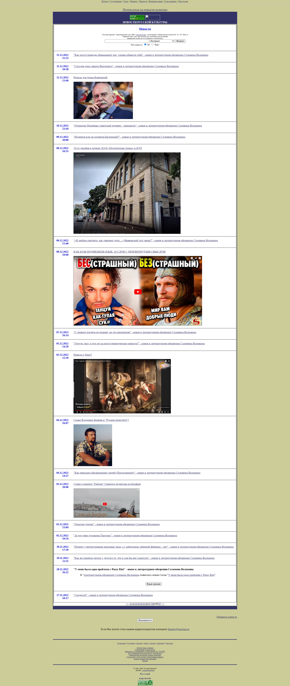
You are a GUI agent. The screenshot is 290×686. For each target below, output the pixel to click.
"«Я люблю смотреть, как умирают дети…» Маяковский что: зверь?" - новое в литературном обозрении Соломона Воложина (146, 240)
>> (162, 603)
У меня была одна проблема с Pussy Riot (191, 575)
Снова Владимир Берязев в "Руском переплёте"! (101, 420)
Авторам (139, 643)
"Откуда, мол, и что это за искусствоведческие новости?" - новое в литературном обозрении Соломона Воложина (139, 343)
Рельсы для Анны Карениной (90, 77)
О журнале (131, 643)
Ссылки (152, 643)
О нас (126, 1)
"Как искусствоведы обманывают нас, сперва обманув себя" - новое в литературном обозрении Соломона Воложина (141, 55)
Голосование (170, 1)
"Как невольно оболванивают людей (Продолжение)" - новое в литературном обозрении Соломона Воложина (137, 472)
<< (127, 603)
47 (150, 603)
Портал (105, 1)
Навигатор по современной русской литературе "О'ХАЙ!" (145, 651)
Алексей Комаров (148, 670)
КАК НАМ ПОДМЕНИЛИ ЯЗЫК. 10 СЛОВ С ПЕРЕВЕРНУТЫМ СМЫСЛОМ (119, 251)
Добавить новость (226, 617)
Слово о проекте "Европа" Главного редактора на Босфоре (107, 484)
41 (130, 603)
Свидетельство (141, 35)
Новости (143, 1)
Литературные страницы (145, 648)
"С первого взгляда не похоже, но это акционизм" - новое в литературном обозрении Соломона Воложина (135, 332)
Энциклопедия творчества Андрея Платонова (145, 655)
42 (134, 603)
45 (143, 603)
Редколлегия (121, 643)
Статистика (160, 643)
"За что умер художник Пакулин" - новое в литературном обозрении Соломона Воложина (125, 535)
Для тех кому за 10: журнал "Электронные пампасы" (145, 657)
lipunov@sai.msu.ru (178, 629)
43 (137, 603)
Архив (146, 643)
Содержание (116, 1)
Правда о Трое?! (83, 354)
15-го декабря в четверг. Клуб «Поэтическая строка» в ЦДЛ (108, 148)
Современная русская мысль (145, 650)
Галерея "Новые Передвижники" (145, 659)
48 (153, 603)
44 (140, 603)
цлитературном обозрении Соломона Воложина (111, 575)
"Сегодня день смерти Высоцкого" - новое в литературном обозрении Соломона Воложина (126, 66)
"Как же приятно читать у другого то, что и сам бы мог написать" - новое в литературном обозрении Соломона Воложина (144, 558)
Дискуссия (183, 1)
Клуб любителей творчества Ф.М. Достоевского (145, 653)
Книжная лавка (156, 1)
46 (146, 603)
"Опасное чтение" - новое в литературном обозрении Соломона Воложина (117, 524)
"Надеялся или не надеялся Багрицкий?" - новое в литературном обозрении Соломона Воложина (129, 136)
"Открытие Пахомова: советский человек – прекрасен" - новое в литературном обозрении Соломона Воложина (138, 125)
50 (159, 603)
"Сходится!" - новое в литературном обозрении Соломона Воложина (113, 595)
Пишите (134, 1)
